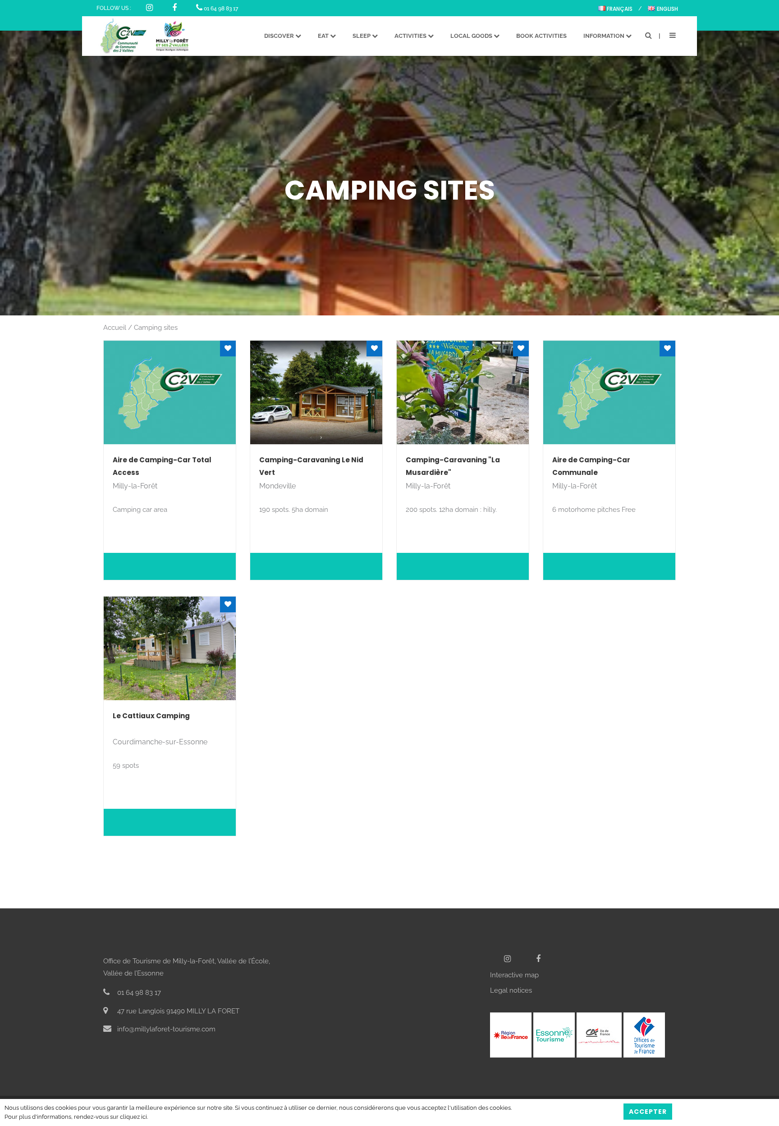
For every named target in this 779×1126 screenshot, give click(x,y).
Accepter (648, 1111)
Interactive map (514, 975)
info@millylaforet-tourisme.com (165, 1029)
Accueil (114, 328)
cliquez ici (133, 1116)
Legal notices (511, 990)
